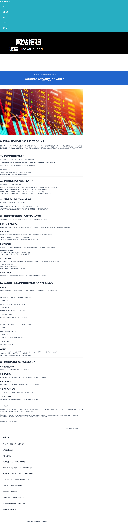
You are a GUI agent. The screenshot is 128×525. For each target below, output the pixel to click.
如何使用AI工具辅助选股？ (11, 491)
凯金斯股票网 (5, 1)
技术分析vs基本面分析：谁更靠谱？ (13, 444)
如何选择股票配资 (8, 450)
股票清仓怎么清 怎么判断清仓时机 (13, 486)
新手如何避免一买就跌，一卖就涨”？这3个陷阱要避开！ (19, 474)
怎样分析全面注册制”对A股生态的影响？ (15, 503)
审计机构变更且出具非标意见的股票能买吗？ (16, 480)
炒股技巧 (5, 12)
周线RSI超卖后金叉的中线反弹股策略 (14, 462)
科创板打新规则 (7, 456)
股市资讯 (5, 23)
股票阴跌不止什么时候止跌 (11, 509)
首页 (4, 6)
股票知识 (5, 28)
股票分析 (5, 17)
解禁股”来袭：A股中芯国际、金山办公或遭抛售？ (17, 468)
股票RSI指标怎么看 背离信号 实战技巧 (14, 497)
